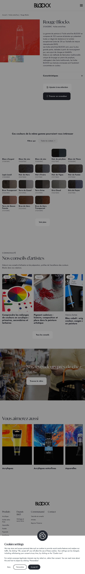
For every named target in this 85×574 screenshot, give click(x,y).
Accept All (34, 567)
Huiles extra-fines (6, 521)
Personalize (20, 567)
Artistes (33, 520)
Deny (9, 567)
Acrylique (5, 516)
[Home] (42, 503)
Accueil (4, 15)
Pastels (4, 528)
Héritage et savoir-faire (20, 520)
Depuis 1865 (20, 513)
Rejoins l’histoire (36, 523)
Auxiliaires (5, 535)
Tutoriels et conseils (37, 516)
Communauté (38, 511)
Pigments (5, 532)
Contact (52, 511)
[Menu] (81, 5)
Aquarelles (5, 525)
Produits (6, 511)
